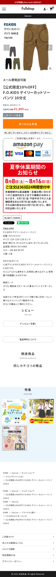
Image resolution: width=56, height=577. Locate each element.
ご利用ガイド (8, 536)
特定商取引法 (8, 555)
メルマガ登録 (8, 548)
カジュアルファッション (15, 476)
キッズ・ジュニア (28, 473)
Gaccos (27, 16)
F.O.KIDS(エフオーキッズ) (16, 516)
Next (49, 48)
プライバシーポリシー (12, 561)
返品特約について (28, 339)
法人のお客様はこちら (12, 542)
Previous (7, 48)
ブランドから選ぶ (29, 512)
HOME (5, 473)
